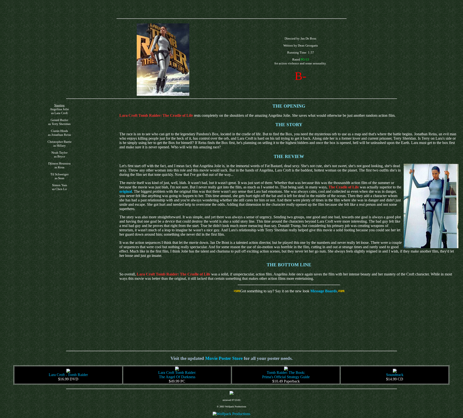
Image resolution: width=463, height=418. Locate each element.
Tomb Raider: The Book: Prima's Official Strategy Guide (286, 374)
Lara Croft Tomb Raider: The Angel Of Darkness (177, 374)
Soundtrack (394, 375)
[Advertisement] (231, 9)
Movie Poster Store (224, 358)
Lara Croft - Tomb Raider (68, 375)
